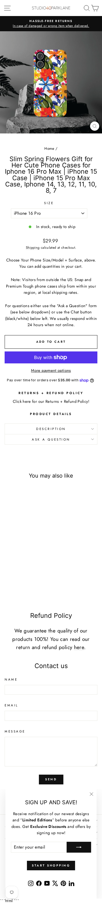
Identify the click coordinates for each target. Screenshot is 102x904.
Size (49, 203)
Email (11, 705)
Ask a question (51, 439)
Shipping (33, 247)
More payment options (51, 370)
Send (51, 779)
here (79, 647)
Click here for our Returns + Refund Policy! (51, 401)
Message (15, 731)
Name (11, 679)
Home (49, 148)
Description (51, 428)
